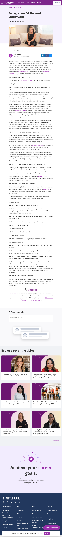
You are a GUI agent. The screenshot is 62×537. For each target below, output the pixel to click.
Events (39, 3)
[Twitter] (11, 502)
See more (56, 441)
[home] (9, 3)
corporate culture (20, 111)
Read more (40, 533)
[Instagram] (7, 502)
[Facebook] (3, 502)
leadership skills (23, 71)
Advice (33, 3)
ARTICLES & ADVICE (16, 8)
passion (40, 176)
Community (20, 3)
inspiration (46, 189)
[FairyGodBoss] (11, 498)
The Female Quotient (26, 80)
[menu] (2, 1)
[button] (43, 55)
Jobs (27, 3)
